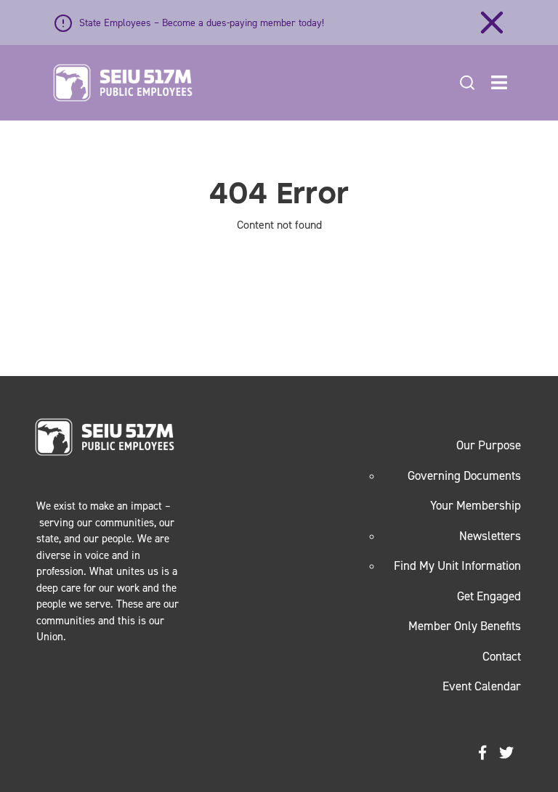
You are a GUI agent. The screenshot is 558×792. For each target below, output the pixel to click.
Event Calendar (481, 686)
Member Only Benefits (464, 626)
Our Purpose (488, 445)
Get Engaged (489, 596)
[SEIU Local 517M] (123, 82)
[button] (499, 82)
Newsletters (490, 536)
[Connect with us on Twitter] (506, 753)
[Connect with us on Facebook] (482, 753)
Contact (501, 656)
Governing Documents (464, 475)
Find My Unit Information (457, 565)
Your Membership (475, 505)
